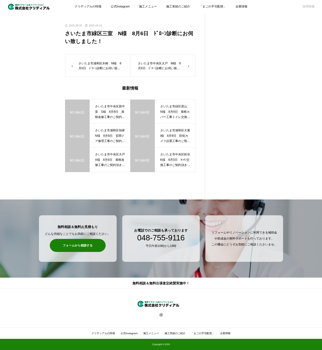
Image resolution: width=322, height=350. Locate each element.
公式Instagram (120, 6)
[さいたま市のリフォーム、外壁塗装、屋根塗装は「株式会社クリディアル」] (31, 6)
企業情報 (241, 6)
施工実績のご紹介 (178, 6)
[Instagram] (161, 314)
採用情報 (309, 6)
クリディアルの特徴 (88, 6)
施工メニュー (148, 6)
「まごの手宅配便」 (212, 6)
